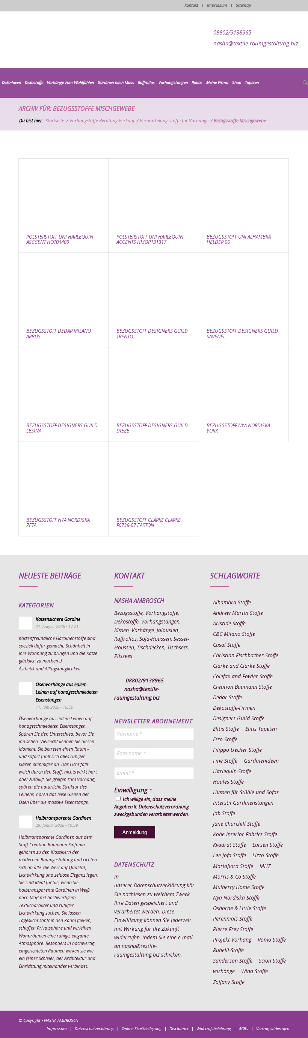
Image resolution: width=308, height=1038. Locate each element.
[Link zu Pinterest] (261, 1020)
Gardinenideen (261, 761)
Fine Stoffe (225, 761)
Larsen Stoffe (267, 845)
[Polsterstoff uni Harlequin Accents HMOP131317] (154, 193)
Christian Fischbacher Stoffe (245, 655)
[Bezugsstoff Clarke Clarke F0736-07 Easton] (154, 476)
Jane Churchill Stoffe (236, 824)
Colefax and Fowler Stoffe (243, 676)
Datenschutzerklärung (159, 885)
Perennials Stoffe (232, 919)
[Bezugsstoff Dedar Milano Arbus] (64, 287)
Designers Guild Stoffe (238, 718)
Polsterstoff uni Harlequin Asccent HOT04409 (59, 240)
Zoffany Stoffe (229, 982)
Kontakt (191, 5)
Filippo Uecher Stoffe (237, 750)
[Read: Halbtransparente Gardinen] (25, 822)
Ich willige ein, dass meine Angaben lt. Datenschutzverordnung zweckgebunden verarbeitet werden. (151, 807)
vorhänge (224, 971)
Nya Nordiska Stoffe (236, 898)
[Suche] (304, 83)
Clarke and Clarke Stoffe (241, 666)
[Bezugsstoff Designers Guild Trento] (154, 287)
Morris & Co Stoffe (234, 877)
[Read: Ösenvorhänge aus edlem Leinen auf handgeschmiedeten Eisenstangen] (25, 688)
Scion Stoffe (272, 961)
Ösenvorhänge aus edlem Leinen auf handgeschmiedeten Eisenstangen (67, 692)
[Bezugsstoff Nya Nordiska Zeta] (64, 476)
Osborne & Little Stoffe (239, 908)
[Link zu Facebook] (238, 1020)
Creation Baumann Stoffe (242, 687)
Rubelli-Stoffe (228, 950)
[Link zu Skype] (272, 1020)
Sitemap (243, 5)
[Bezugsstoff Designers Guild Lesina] (64, 381)
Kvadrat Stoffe (229, 845)
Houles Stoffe (228, 782)
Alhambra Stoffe (232, 602)
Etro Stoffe (225, 739)
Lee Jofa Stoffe (229, 855)
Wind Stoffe (254, 971)
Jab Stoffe (224, 813)
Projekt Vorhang (232, 940)
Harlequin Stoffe (232, 771)
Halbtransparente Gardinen (63, 818)
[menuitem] (11, 83)
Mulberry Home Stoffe (238, 887)
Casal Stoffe (226, 645)
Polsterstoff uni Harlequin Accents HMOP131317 (149, 240)
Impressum (217, 5)
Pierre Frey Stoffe (233, 929)
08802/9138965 (232, 33)
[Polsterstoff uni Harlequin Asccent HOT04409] (64, 193)
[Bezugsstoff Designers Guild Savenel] (244, 287)
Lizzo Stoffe (265, 855)
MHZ (265, 866)
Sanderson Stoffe (232, 961)
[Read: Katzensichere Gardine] (25, 623)
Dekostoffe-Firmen (234, 708)
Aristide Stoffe (229, 623)
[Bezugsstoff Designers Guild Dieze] (154, 381)
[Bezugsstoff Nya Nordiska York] (244, 381)
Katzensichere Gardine (58, 619)
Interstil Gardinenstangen (243, 803)
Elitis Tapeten (261, 729)
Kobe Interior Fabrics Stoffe (245, 834)
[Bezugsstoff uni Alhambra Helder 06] (244, 193)
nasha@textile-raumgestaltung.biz (255, 44)
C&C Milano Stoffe (234, 634)
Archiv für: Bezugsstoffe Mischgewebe (76, 109)
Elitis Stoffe (226, 729)
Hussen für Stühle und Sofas (246, 792)
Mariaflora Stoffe (233, 866)
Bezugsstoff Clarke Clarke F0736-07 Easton (148, 523)
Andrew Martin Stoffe (238, 613)
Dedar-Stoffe (227, 697)
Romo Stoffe (272, 940)
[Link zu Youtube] (283, 1020)
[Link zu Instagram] (249, 1020)
